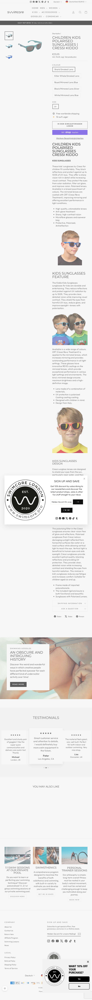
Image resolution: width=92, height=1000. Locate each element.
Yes (79, 979)
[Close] (88, 961)
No (79, 986)
